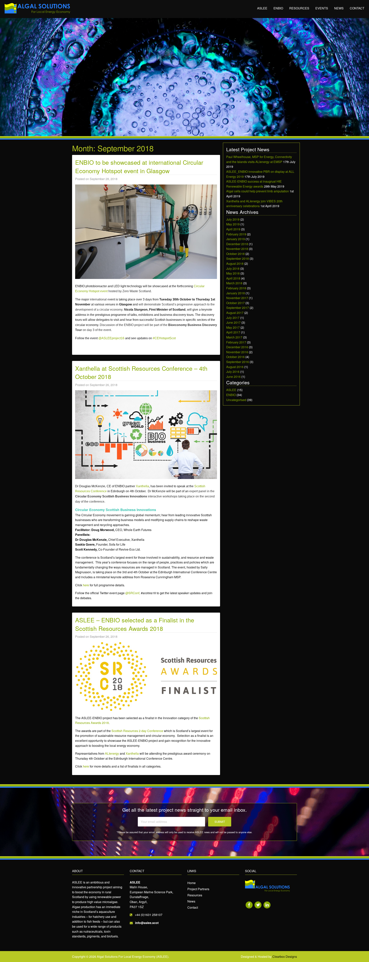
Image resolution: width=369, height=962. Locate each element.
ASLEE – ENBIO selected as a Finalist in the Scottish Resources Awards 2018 (134, 623)
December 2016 (237, 347)
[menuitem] (262, 8)
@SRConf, (132, 593)
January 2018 (235, 293)
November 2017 (237, 298)
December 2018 (237, 244)
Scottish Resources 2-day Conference (137, 731)
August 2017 (235, 312)
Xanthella (142, 486)
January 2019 (235, 239)
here (86, 585)
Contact (357, 8)
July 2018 (232, 268)
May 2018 (233, 273)
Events (321, 8)
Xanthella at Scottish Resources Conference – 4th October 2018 (141, 372)
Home (191, 883)
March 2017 (234, 337)
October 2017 (235, 303)
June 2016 (233, 376)
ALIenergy (112, 753)
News (339, 8)
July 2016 (232, 371)
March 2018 (234, 283)
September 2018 (237, 258)
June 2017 (233, 322)
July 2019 (232, 219)
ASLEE (262, 8)
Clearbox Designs (284, 956)
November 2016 (237, 352)
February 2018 (236, 288)
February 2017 (236, 342)
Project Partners (198, 889)
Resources (299, 8)
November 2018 (237, 248)
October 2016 (235, 357)
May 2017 (233, 327)
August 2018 (235, 263)
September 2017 (237, 307)
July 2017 (232, 317)
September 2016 (237, 362)
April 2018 (233, 278)
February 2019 (236, 234)
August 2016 (235, 367)
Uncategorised (236, 400)
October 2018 (235, 253)
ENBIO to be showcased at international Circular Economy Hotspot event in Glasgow (139, 166)
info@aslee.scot (147, 923)
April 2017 (233, 332)
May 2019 (233, 224)
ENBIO (278, 8)
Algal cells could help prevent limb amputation (257, 191)
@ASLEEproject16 (111, 338)
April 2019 (233, 229)
